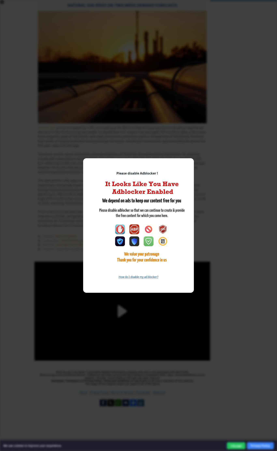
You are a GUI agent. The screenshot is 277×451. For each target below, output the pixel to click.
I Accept (236, 446)
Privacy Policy (260, 445)
